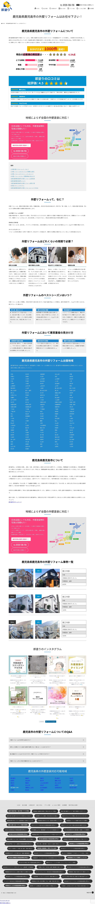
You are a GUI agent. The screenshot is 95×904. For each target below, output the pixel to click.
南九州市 (27, 785)
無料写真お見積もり (87, 5)
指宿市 (12, 780)
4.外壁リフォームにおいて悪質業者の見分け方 (23, 176)
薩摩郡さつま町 (29, 787)
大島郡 (42, 790)
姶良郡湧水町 (58, 787)
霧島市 (27, 783)
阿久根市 (57, 778)
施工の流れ (63, 8)
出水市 (71, 778)
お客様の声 (53, 8)
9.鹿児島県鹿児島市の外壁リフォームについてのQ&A (24, 188)
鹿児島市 (13, 778)
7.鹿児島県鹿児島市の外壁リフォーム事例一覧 (23, 183)
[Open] (18, 664)
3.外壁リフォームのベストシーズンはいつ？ (22, 174)
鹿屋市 (27, 778)
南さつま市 (58, 783)
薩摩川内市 (58, 780)
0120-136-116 (67, 5)
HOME (37, 8)
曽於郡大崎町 (73, 787)
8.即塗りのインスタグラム (17, 185)
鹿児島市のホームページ (15, 502)
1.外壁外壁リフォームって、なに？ (20, 169)
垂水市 (42, 780)
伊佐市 (42, 785)
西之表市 (27, 780)
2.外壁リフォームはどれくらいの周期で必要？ (23, 171)
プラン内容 (72, 8)
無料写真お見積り (73, 805)
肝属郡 (12, 790)
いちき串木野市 (44, 783)
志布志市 (72, 783)
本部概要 (92, 8)
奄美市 (12, 785)
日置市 (71, 780)
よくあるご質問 (82, 8)
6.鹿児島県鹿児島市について (18, 181)
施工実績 (45, 8)
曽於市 (12, 783)
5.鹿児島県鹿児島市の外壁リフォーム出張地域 (23, 178)
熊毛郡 (27, 790)
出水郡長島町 (43, 787)
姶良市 (56, 785)
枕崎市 (42, 778)
